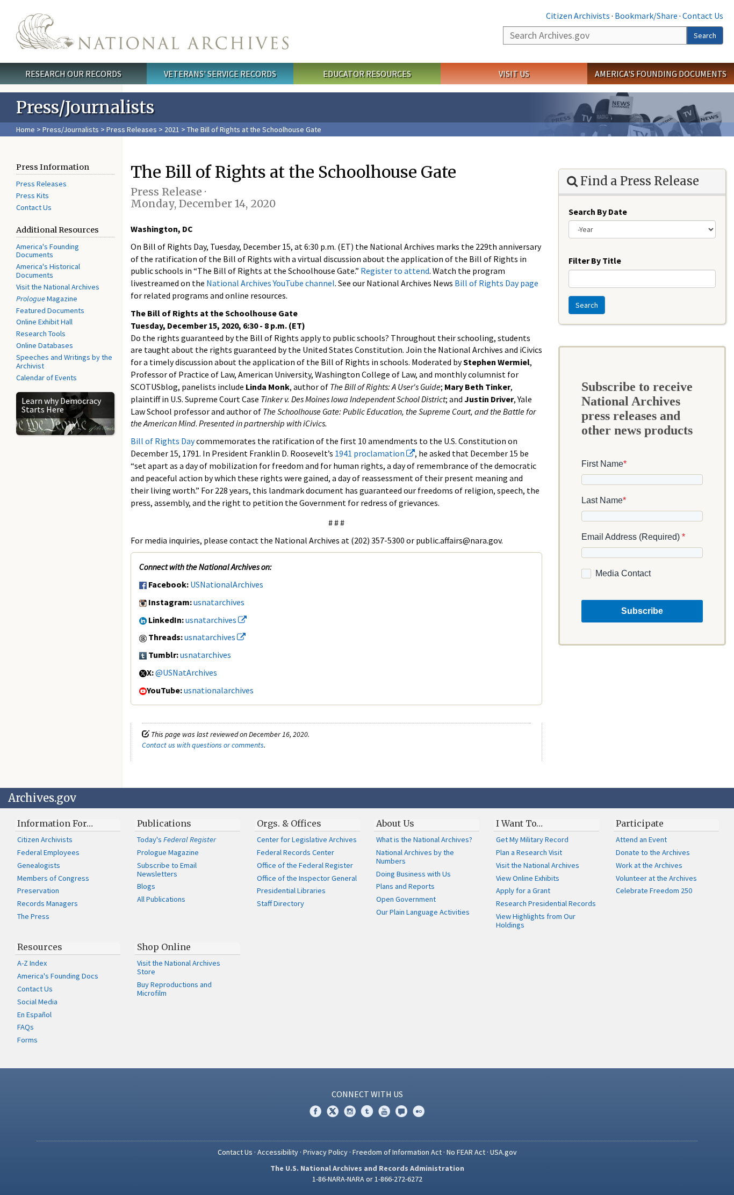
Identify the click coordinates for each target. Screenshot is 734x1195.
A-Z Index (32, 963)
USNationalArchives (226, 584)
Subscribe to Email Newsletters (167, 869)
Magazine (46, 298)
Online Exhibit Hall (44, 322)
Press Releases (131, 129)
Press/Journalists (70, 129)
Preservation (38, 890)
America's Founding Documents (660, 73)
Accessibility (277, 1152)
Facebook (315, 1111)
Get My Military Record (532, 839)
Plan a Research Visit (529, 852)
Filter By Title (595, 260)
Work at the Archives (649, 865)
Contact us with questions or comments (203, 745)
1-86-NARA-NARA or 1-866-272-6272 (367, 1179)
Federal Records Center (295, 852)
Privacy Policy (325, 1152)
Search (705, 35)
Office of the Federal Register (305, 865)
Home (25, 129)
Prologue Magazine (168, 852)
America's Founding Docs (57, 976)
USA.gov (503, 1152)
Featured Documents (50, 310)
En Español (34, 1014)
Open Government (406, 899)
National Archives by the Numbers (415, 857)
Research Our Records (73, 73)
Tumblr (367, 1111)
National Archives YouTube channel (270, 283)
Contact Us (702, 15)
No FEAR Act (466, 1152)
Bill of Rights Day (163, 441)
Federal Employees (48, 852)
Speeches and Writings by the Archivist (64, 361)
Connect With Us (367, 1094)
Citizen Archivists (578, 15)
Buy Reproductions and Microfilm (174, 989)
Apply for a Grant (523, 890)
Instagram (349, 1111)
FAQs (25, 1027)
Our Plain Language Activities (423, 912)
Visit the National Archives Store (178, 967)
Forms (27, 1040)
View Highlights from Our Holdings (535, 920)
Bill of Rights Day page (496, 283)
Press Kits (32, 195)
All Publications (161, 899)
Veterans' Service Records (220, 73)
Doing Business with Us (413, 874)
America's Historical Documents (48, 271)
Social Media (37, 1001)
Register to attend (395, 270)
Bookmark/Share (646, 15)
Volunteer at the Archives (656, 878)
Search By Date (598, 211)
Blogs (146, 886)
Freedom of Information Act (397, 1152)
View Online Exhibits (527, 878)
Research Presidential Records (546, 903)
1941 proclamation (370, 453)
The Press (33, 916)
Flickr (418, 1111)
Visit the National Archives (57, 287)
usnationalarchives (219, 690)
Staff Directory (280, 903)
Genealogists (38, 865)
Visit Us (514, 73)
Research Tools (41, 333)
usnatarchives (218, 602)
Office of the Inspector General (307, 878)
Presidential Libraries (291, 890)
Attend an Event (641, 839)
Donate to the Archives (653, 852)
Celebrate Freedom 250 (654, 890)
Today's (176, 839)
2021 (171, 129)
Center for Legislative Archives (307, 839)
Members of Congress (53, 878)
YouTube (384, 1111)
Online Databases (44, 345)
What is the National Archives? (424, 839)
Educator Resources (367, 73)
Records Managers (47, 903)
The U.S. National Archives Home (152, 31)
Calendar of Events (46, 377)
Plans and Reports (405, 886)
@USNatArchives (186, 672)
